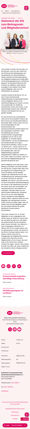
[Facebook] (15, 329)
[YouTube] (19, 329)
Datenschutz (15, 415)
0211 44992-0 (15, 382)
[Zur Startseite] (15, 6)
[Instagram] (10, 329)
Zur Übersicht (8, 253)
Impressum (15, 412)
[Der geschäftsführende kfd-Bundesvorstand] (15, 40)
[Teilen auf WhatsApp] (9, 266)
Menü (7, 425)
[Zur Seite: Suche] (25, 425)
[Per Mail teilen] (14, 266)
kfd (2, 11)
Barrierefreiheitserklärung (15, 408)
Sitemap (15, 418)
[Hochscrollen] (27, 426)
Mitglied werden (17, 425)
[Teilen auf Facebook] (3, 266)
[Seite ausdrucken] (19, 266)
